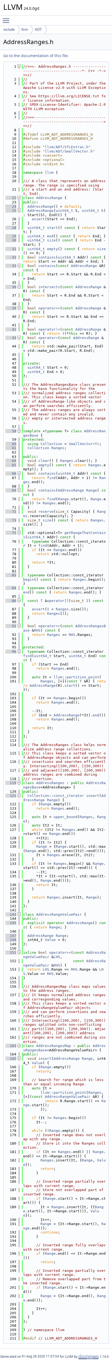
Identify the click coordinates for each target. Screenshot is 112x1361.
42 (10, 329)
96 (10, 652)
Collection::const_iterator (55, 796)
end (50, 236)
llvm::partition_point (76, 677)
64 (10, 461)
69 (10, 490)
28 (10, 228)
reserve (46, 511)
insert (92, 796)
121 (10, 796)
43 (10, 338)
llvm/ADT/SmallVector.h (69, 151)
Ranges (57, 448)
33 (10, 266)
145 (10, 923)
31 (10, 249)
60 (10, 444)
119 (10, 783)
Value (50, 940)
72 (10, 511)
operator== (49, 308)
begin (28, 579)
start (52, 228)
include (9, 29)
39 (10, 308)
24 (10, 206)
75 (10, 533)
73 (10, 520)
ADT (38, 29)
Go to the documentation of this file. (36, 55)
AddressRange (49, 198)
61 (10, 448)
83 (10, 575)
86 (10, 601)
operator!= (49, 329)
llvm (24, 29)
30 (10, 240)
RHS (37, 630)
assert (38, 219)
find (51, 478)
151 (10, 952)
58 (10, 431)
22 (10, 198)
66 (10, 473)
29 (10, 236)
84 (10, 588)
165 (10, 1059)
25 (10, 211)
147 (10, 936)
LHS (57, 957)
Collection (51, 444)
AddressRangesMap (53, 1046)
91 (10, 626)
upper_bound (65, 817)
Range (91, 490)
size (51, 240)
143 (10, 914)
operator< (48, 338)
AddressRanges (50, 783)
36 (10, 287)
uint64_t (64, 211)
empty (52, 249)
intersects (49, 287)
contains (47, 257)
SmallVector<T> (84, 444)
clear (43, 461)
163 (10, 1046)
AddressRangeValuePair (59, 914)
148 (10, 940)
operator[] (58, 601)
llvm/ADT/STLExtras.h (66, 147)
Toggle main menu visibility (7, 20)
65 (10, 465)
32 (10, 257)
